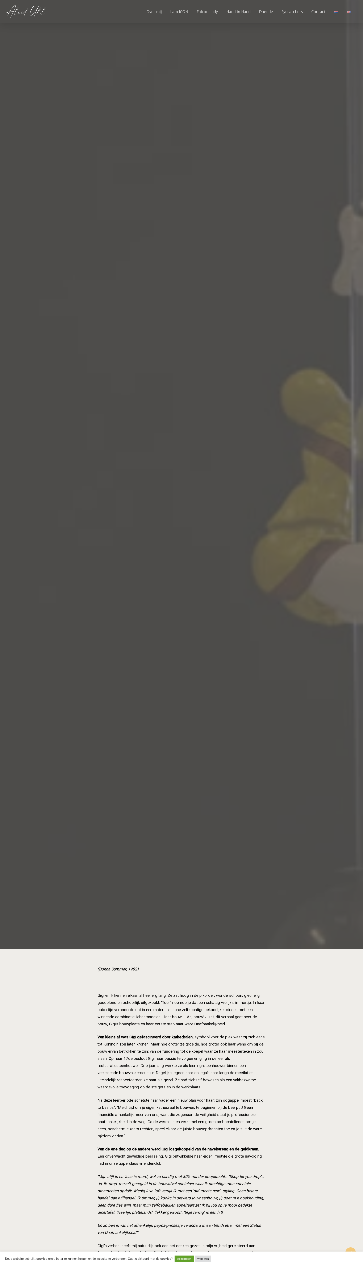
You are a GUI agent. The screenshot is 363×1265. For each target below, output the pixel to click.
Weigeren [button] (203, 1259)
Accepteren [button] (184, 1259)
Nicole (181, 496)
